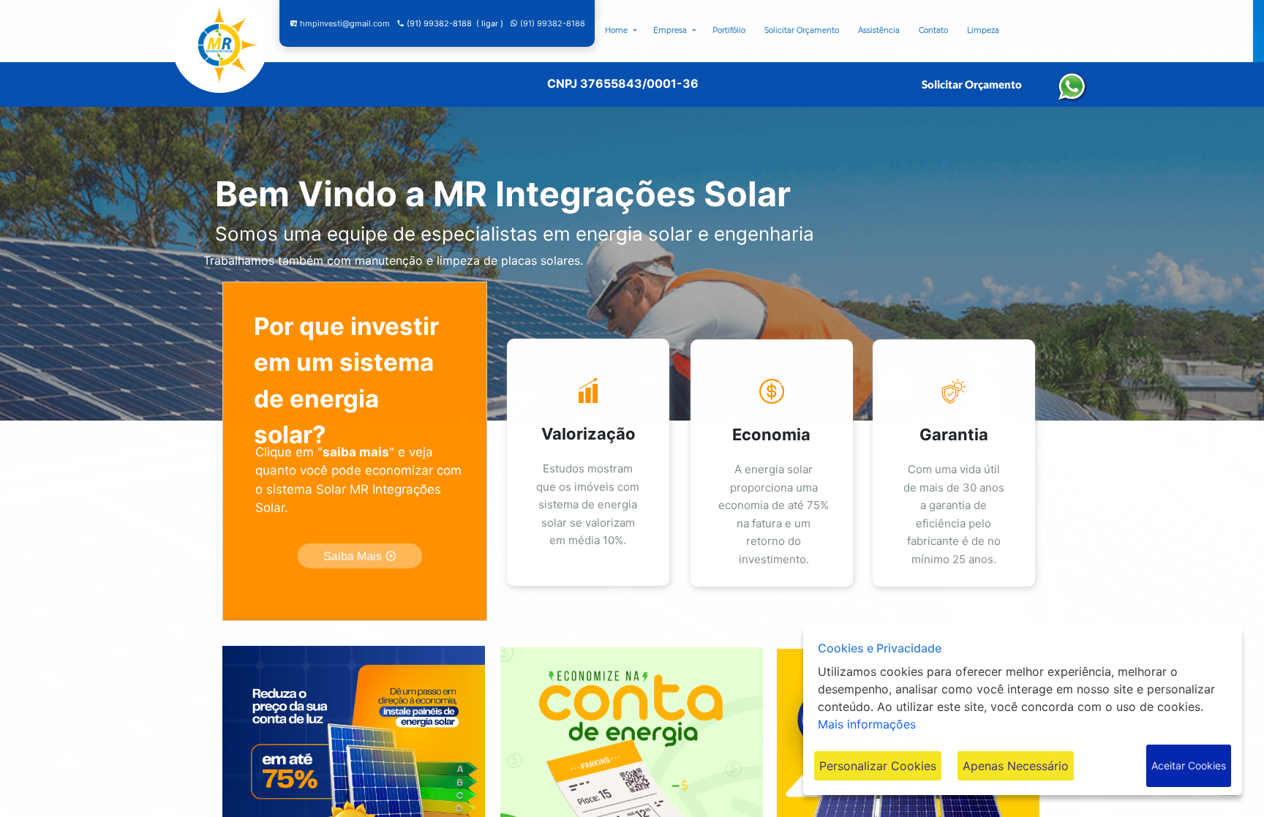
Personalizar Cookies (877, 765)
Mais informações (867, 724)
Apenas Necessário (1016, 765)
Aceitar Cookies (1188, 765)
